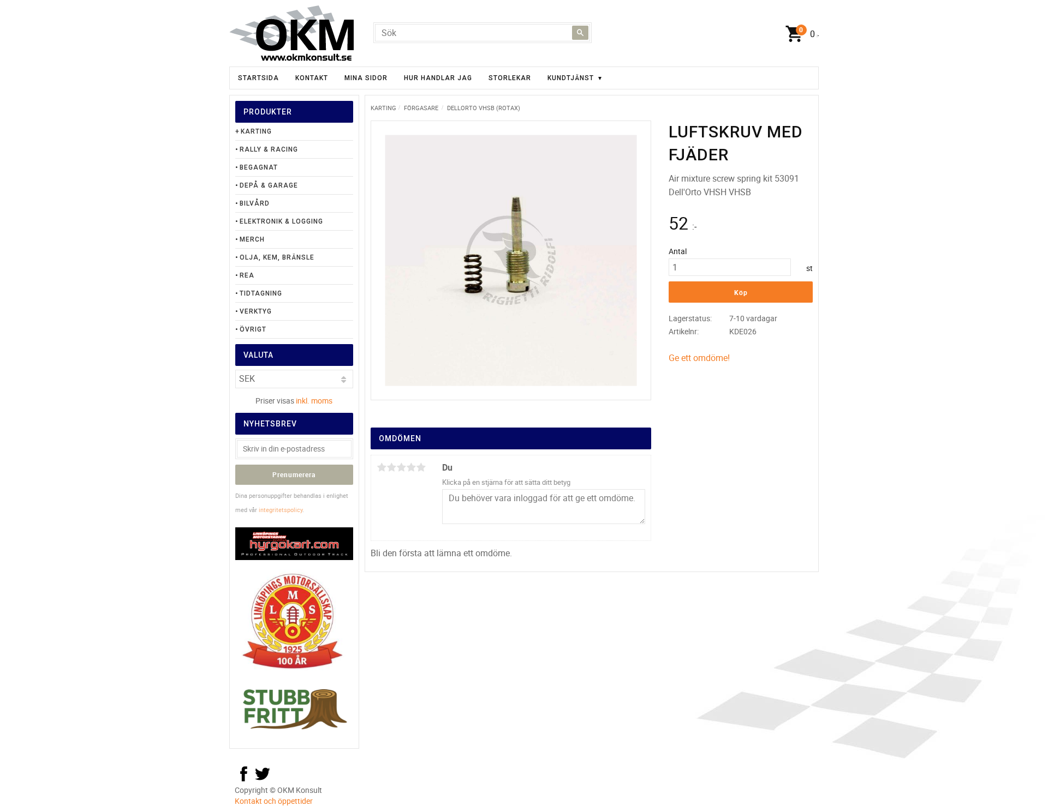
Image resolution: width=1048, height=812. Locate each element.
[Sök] (580, 33)
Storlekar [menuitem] (510, 78)
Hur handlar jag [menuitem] (438, 78)
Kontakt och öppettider (274, 801)
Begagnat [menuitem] (259, 167)
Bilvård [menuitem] (255, 203)
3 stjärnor (401, 467)
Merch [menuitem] (252, 239)
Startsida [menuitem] (258, 78)
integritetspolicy (280, 510)
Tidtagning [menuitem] (261, 293)
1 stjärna (381, 467)
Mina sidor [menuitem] (366, 78)
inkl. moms (314, 400)
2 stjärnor (391, 467)
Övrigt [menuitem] (253, 329)
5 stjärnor (421, 467)
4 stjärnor (411, 467)
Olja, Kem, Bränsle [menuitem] (277, 257)
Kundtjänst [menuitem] (570, 78)
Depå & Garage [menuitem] (269, 185)
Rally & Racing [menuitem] (269, 149)
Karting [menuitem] (256, 131)
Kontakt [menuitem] (311, 78)
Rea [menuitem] (247, 275)
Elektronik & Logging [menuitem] (281, 221)
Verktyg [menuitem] (256, 311)
